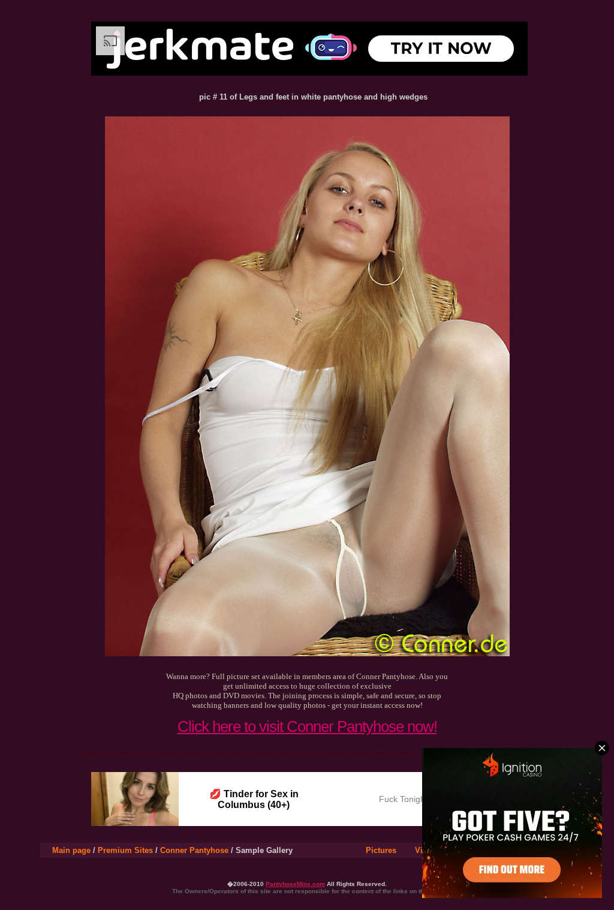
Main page (71, 850)
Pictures (381, 850)
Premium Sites (125, 850)
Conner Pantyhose (194, 850)
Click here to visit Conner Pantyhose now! (307, 726)
